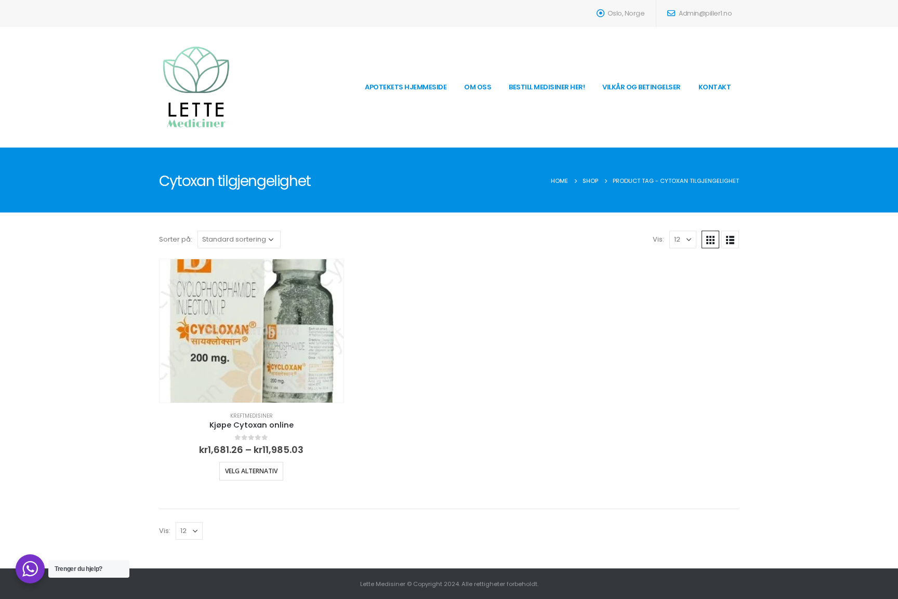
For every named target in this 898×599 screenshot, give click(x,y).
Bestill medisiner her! (547, 87)
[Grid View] (710, 239)
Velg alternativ (251, 471)
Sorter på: (175, 239)
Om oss (477, 87)
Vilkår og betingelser (641, 87)
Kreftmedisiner (251, 416)
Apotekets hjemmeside (405, 87)
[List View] (730, 239)
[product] (252, 331)
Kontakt (714, 87)
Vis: (658, 239)
